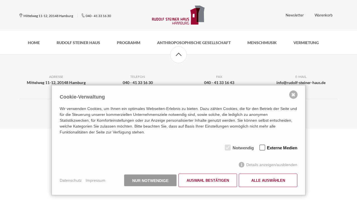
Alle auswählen (268, 180)
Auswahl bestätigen (208, 180)
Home (34, 42)
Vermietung (306, 42)
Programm (128, 42)
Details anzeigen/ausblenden (271, 164)
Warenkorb (323, 15)
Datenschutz (71, 180)
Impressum (95, 180)
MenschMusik (262, 42)
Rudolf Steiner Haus (78, 42)
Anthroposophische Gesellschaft (194, 42)
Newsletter (295, 15)
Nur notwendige (150, 180)
